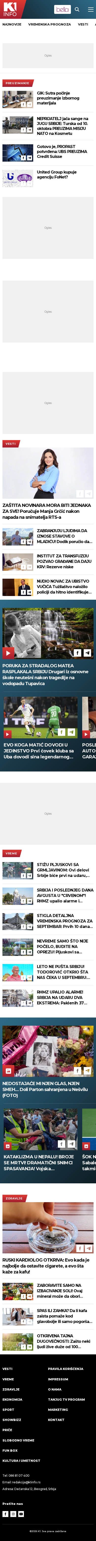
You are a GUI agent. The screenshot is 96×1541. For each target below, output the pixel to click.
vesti (83, 24)
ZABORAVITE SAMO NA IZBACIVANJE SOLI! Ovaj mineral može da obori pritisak (59, 1291)
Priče (7, 1430)
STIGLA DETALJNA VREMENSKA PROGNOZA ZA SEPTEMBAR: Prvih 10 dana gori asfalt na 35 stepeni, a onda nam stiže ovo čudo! (65, 921)
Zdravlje (14, 1198)
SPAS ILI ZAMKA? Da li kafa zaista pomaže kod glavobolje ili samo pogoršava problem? (65, 1316)
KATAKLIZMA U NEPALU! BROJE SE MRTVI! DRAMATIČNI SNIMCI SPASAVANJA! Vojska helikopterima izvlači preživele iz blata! (40, 1163)
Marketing (58, 1410)
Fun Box (9, 1450)
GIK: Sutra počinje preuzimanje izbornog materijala (58, 98)
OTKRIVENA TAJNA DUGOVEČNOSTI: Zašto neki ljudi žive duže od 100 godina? (63, 1342)
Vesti (11, 444)
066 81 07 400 (19, 1475)
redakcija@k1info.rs (26, 1482)
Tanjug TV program (66, 1399)
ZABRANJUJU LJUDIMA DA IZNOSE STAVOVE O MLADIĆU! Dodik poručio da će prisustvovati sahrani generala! (63, 536)
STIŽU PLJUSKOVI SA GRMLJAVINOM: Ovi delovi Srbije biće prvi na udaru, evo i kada (63, 870)
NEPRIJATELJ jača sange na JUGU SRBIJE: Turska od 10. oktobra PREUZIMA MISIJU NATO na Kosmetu (62, 126)
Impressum (58, 1379)
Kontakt (56, 1420)
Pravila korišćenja (65, 1369)
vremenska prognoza (49, 24)
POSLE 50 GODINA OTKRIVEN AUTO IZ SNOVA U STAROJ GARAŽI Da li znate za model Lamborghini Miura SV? (36, 751)
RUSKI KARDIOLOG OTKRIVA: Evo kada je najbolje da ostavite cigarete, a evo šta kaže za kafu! (45, 1266)
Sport (8, 1410)
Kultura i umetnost (21, 1461)
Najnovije (11, 24)
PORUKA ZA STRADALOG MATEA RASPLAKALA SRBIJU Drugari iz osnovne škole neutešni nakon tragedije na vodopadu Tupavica (45, 674)
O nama (54, 1389)
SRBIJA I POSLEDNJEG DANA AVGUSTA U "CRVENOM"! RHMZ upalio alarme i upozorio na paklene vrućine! (65, 896)
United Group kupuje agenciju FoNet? (57, 174)
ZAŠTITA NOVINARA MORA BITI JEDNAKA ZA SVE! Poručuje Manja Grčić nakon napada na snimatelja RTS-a (46, 511)
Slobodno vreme (18, 1440)
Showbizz (11, 1420)
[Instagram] (13, 1514)
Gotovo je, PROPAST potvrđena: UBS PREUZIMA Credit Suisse (62, 151)
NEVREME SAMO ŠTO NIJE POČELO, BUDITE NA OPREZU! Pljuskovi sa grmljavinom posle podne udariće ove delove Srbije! (63, 947)
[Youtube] (21, 1514)
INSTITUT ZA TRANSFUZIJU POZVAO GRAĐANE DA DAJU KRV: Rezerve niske (64, 561)
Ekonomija (12, 1399)
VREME (11, 853)
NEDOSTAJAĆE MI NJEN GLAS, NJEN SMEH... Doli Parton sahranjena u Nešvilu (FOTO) (45, 1089)
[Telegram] (29, 104)
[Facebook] (23, 104)
